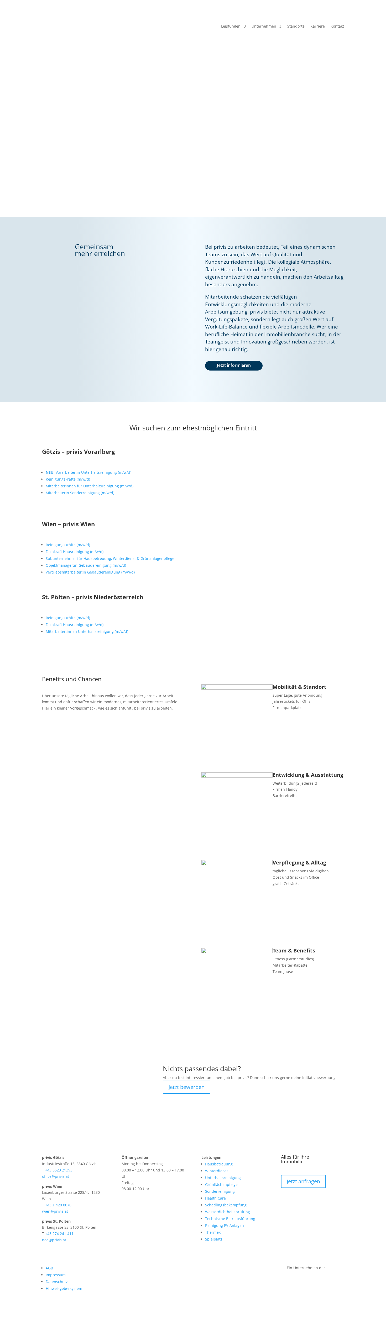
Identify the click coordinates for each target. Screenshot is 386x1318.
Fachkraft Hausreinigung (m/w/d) (74, 551)
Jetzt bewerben (187, 1087)
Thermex (213, 1232)
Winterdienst (216, 1170)
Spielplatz (213, 1239)
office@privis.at (55, 1176)
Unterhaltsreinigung (223, 1177)
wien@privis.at (55, 1211)
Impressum (56, 1274)
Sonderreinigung (220, 1191)
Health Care (215, 1198)
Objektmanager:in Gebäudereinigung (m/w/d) (86, 565)
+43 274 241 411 (59, 1233)
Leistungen (231, 26)
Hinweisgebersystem (64, 1288)
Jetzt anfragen (75, 172)
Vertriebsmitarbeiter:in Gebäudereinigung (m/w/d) (90, 572)
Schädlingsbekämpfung (226, 1204)
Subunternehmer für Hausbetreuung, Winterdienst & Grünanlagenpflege (110, 558)
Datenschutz (57, 1281)
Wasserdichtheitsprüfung (227, 1211)
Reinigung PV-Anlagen (224, 1225)
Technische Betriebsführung (230, 1218)
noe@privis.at (54, 1239)
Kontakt (337, 26)
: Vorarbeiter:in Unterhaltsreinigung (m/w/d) (88, 472)
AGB (49, 1267)
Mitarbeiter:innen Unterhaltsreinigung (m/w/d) (87, 631)
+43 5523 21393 (58, 1170)
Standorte (296, 26)
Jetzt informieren (234, 365)
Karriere (317, 26)
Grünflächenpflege (221, 1184)
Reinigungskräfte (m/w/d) (68, 479)
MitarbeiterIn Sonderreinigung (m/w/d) (80, 492)
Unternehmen (264, 26)
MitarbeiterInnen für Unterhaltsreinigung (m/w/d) (89, 485)
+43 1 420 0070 (58, 1204)
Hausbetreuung (219, 1163)
